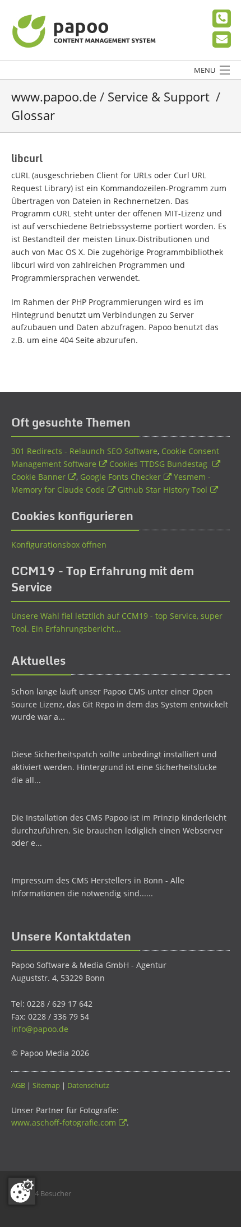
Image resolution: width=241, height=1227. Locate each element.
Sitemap (46, 1085)
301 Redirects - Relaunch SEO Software (84, 451)
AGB (18, 1085)
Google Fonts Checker (120, 476)
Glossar (33, 115)
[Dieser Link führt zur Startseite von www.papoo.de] (85, 30)
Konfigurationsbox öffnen (58, 544)
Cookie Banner (38, 476)
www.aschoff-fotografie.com (63, 1122)
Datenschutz (88, 1085)
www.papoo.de (53, 96)
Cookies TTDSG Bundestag (159, 464)
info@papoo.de (39, 1029)
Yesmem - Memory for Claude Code (111, 483)
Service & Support (159, 96)
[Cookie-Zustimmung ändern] (21, 1191)
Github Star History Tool (162, 489)
